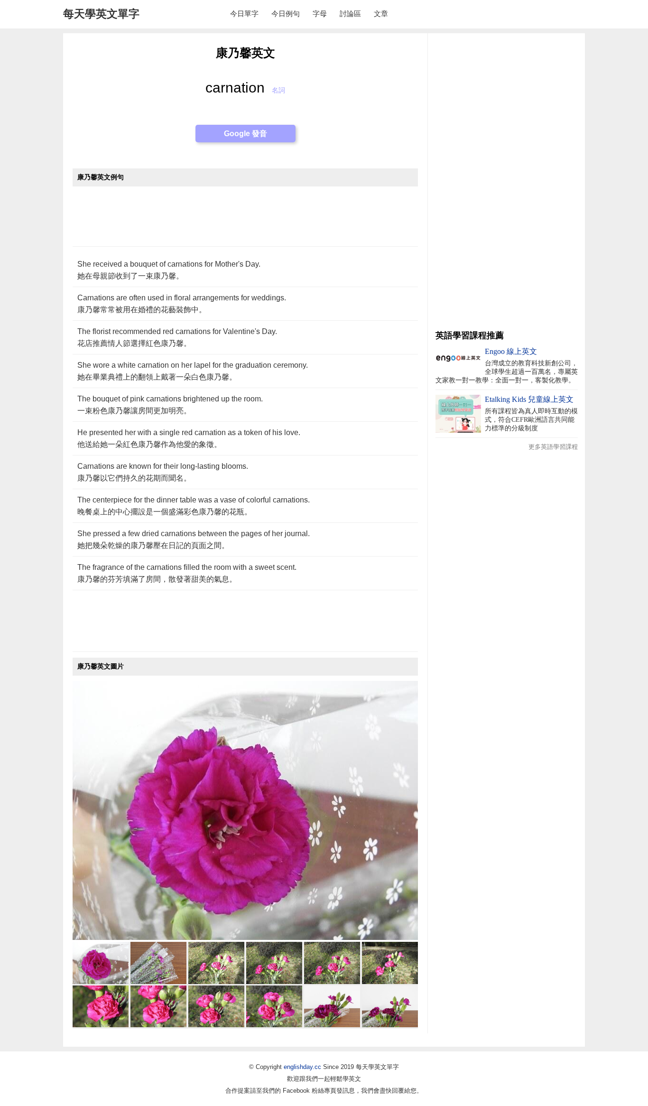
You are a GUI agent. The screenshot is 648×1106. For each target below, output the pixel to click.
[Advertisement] (245, 221)
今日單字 (244, 13)
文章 (381, 13)
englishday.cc (302, 1066)
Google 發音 (245, 134)
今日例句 (285, 13)
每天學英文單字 (101, 14)
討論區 (350, 13)
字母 (320, 13)
